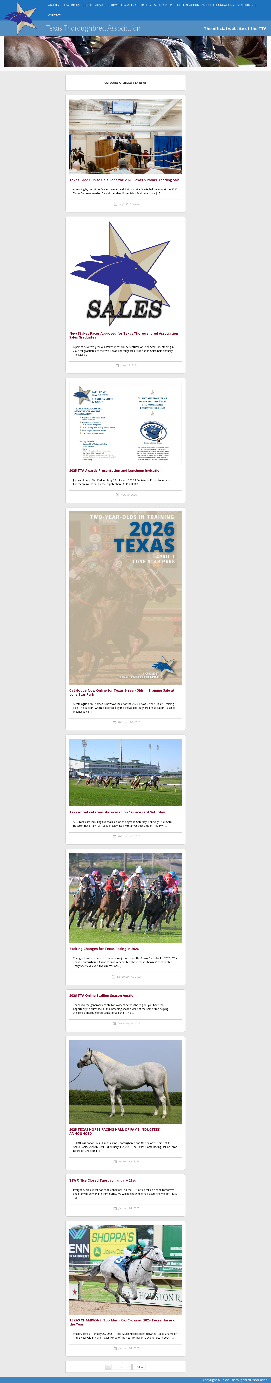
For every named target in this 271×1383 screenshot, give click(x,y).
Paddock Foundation (216, 5)
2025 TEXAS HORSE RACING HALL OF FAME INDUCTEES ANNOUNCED (114, 1132)
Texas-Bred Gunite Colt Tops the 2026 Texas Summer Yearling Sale (124, 180)
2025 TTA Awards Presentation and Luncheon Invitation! (115, 471)
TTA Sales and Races (135, 5)
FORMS (114, 5)
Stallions (244, 5)
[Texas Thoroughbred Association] (22, 18)
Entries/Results (96, 5)
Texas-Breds (71, 5)
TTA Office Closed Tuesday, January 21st (102, 1180)
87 (128, 1367)
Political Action (187, 5)
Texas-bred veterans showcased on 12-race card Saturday (117, 812)
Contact (54, 15)
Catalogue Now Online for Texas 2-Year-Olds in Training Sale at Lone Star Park (122, 692)
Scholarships (163, 5)
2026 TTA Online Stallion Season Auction (102, 996)
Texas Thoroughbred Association (93, 28)
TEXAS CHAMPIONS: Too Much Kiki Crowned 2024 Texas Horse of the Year (123, 1322)
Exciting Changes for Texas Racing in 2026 (104, 949)
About (52, 5)
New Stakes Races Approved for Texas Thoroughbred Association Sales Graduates (123, 336)
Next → (138, 1367)
